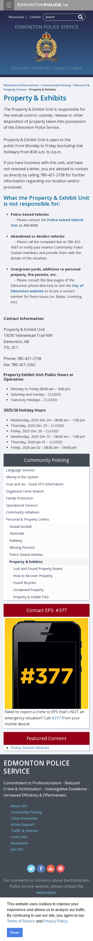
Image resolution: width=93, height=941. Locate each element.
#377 (57, 718)
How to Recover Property (32, 575)
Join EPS (17, 849)
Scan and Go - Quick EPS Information (34, 484)
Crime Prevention (24, 818)
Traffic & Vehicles (24, 830)
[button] (70, 921)
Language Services (20, 470)
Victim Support (22, 824)
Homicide (17, 533)
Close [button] (14, 932)
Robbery (16, 540)
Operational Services (22, 505)
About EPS (19, 806)
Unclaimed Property (28, 590)
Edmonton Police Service (21, 85)
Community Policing (56, 85)
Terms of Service (21, 921)
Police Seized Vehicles (26, 554)
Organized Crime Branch (25, 491)
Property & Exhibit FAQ (31, 597)
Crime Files (19, 837)
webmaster (46, 892)
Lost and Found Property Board (37, 568)
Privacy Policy (55, 921)
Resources (16, 17)
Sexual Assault (21, 526)
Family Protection (19, 498)
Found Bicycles (24, 582)
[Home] (46, 45)
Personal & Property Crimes (27, 519)
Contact (35, 17)
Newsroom (19, 843)
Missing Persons (22, 547)
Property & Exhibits (42, 89)
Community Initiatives (22, 512)
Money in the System (22, 477)
